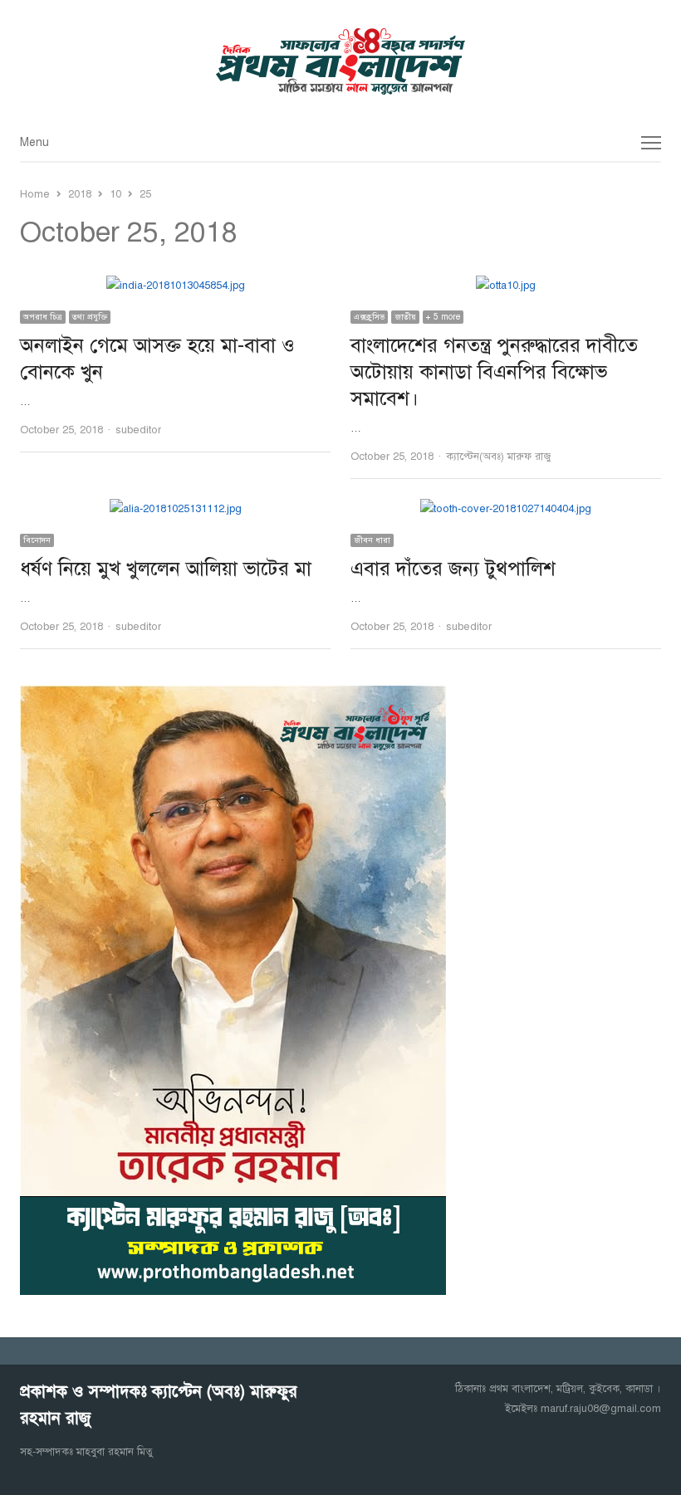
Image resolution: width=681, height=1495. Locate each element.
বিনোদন (37, 540)
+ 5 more (443, 316)
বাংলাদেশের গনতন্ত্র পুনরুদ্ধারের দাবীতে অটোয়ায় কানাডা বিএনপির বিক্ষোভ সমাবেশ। (494, 372)
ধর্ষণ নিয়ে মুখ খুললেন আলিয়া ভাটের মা (165, 568)
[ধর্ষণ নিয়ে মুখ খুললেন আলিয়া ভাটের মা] (176, 508)
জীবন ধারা (372, 540)
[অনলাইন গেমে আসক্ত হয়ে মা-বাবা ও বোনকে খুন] (175, 285)
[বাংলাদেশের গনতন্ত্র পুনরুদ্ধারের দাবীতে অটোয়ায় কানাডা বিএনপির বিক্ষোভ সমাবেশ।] (506, 285)
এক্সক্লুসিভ (369, 316)
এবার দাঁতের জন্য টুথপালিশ (453, 568)
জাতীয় (405, 316)
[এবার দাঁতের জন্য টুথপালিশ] (505, 508)
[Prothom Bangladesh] (340, 61)
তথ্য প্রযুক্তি (89, 316)
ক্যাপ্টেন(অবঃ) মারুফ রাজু (498, 456)
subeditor (138, 430)
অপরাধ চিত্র (42, 316)
